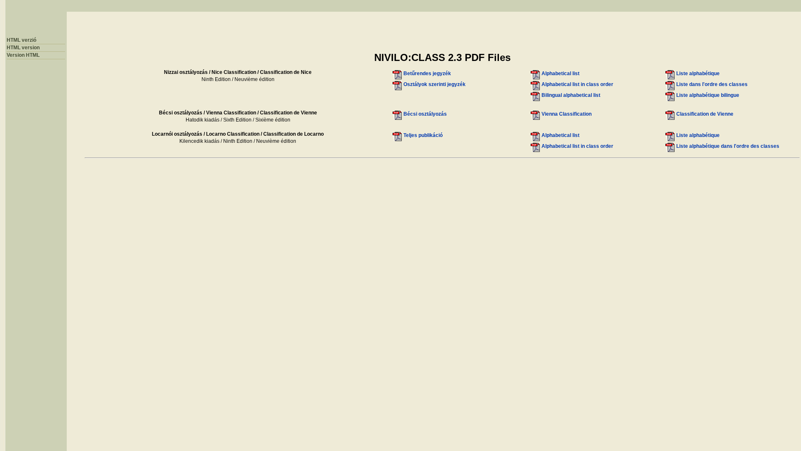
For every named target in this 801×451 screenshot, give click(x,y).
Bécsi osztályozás (425, 114)
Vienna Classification (567, 114)
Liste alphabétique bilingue (707, 95)
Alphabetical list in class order (577, 84)
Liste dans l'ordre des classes (712, 84)
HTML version (23, 48)
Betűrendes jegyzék (427, 73)
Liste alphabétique (698, 73)
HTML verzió (21, 40)
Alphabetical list (560, 73)
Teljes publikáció (423, 135)
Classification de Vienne (704, 114)
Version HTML (23, 55)
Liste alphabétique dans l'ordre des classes (727, 146)
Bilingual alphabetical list (571, 95)
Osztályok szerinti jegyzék (434, 84)
